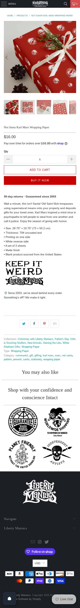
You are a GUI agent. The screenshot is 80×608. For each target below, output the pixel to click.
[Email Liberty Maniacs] (33, 542)
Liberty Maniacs (22, 595)
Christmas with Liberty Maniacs (35, 339)
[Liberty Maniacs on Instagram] (40, 542)
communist (22, 355)
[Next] (73, 57)
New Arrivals (35, 343)
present (17, 359)
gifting (38, 355)
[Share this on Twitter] (24, 324)
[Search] (65, 4)
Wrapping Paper (30, 346)
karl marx (48, 355)
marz (58, 355)
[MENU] (2, 4)
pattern (8, 359)
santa (26, 359)
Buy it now (40, 180)
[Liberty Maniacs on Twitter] (47, 542)
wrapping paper (51, 359)
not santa (67, 355)
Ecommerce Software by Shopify (22, 599)
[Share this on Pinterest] (44, 324)
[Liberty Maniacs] (40, 4)
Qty (6, 151)
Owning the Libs (52, 343)
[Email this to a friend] (55, 324)
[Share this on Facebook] (34, 324)
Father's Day (62, 339)
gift (31, 355)
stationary (36, 359)
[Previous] (7, 57)
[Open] (9, 598)
